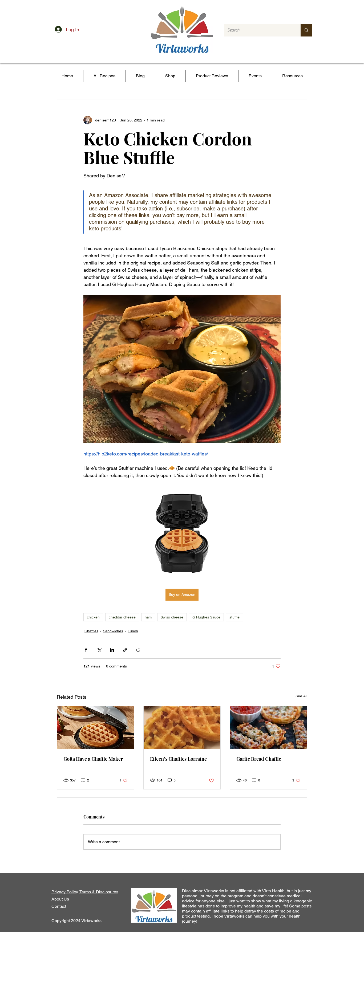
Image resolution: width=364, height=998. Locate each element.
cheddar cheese (122, 617)
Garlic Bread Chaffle (258, 759)
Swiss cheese (172, 617)
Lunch (133, 631)
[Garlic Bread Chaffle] (268, 727)
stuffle (234, 617)
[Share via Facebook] (85, 649)
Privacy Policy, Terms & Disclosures (84, 891)
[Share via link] (125, 649)
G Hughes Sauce (206, 617)
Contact (58, 906)
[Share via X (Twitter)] (99, 649)
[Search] (306, 30)
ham (148, 617)
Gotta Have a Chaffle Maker (93, 759)
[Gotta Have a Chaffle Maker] (95, 727)
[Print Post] (138, 649)
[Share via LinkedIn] (112, 649)
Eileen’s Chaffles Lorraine (178, 759)
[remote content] (182, 533)
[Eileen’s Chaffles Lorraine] (182, 727)
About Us (60, 899)
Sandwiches (113, 631)
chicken (93, 617)
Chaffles (91, 631)
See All (301, 696)
